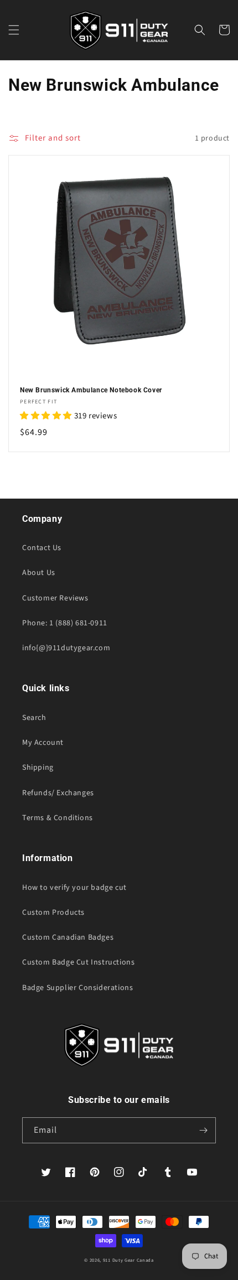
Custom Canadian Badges (67, 937)
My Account (43, 742)
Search (34, 717)
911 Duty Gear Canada (128, 1260)
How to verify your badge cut (74, 887)
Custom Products (53, 912)
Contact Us (41, 547)
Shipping (38, 767)
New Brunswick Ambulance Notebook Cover (91, 390)
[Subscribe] (203, 1130)
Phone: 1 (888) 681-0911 (64, 623)
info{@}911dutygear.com (66, 648)
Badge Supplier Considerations (77, 987)
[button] (14, 30)
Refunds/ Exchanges (58, 793)
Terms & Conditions (57, 817)
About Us (38, 572)
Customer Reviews (55, 598)
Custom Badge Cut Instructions (78, 962)
